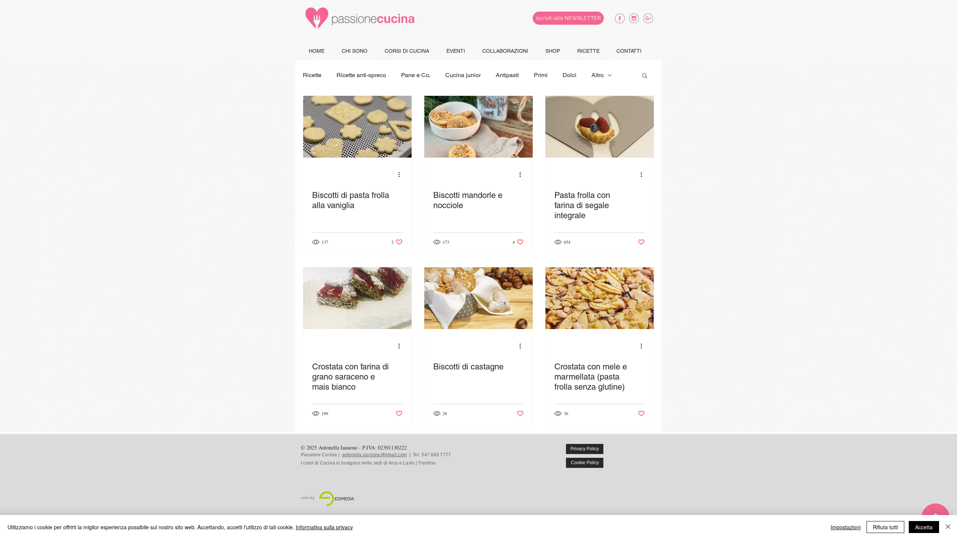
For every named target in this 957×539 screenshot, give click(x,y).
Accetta (924, 527)
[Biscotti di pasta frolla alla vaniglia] (357, 127)
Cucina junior (463, 75)
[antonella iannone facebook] (620, 18)
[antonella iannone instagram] (634, 18)
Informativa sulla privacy (324, 527)
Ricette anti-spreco (361, 75)
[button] (644, 76)
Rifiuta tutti (885, 527)
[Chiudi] (948, 527)
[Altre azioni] (401, 174)
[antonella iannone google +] (648, 18)
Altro (597, 75)
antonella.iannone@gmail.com (374, 454)
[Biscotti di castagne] (478, 298)
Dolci (569, 75)
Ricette (312, 75)
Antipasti (507, 75)
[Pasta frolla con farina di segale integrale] (599, 127)
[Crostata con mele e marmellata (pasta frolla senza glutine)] (599, 298)
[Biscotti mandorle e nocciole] (478, 127)
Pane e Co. (415, 75)
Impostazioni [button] (846, 527)
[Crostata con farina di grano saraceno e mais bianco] (357, 298)
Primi (541, 75)
